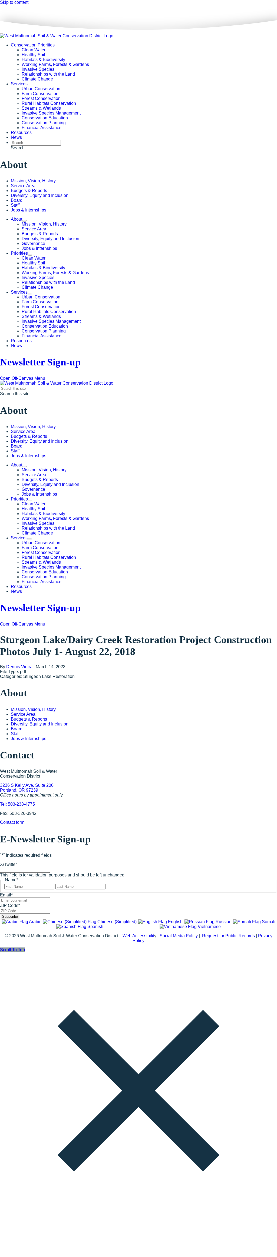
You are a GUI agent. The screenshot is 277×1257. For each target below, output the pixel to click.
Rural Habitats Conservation (49, 103)
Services (19, 84)
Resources (21, 132)
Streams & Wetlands (41, 108)
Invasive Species (38, 69)
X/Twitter (8, 864)
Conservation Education (45, 118)
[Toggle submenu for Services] (30, 293)
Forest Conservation (41, 98)
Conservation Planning (44, 122)
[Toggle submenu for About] (24, 220)
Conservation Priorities (33, 45)
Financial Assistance (41, 127)
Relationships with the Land (48, 74)
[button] (18, 148)
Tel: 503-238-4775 (17, 804)
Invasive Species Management (51, 113)
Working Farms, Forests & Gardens (55, 64)
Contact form (12, 822)
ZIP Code (10, 905)
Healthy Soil (33, 54)
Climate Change (37, 79)
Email (6, 895)
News (16, 137)
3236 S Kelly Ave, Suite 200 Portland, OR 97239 (27, 787)
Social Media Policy (179, 935)
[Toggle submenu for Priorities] (30, 255)
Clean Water (33, 50)
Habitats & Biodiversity (43, 59)
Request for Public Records (228, 935)
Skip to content (14, 2)
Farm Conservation (40, 93)
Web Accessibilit (138, 935)
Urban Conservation (41, 88)
